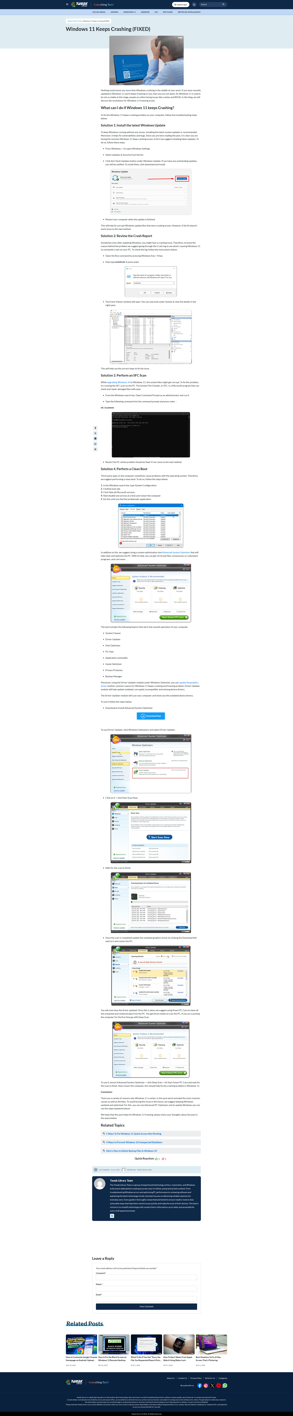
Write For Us (210, 1378)
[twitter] (95, 433)
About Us (170, 1378)
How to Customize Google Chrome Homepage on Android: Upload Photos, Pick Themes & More (81, 1360)
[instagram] (206, 1385)
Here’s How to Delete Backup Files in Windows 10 (131, 1150)
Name (99, 1284)
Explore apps (182, 4)
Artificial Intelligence (189, 12)
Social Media (98, 12)
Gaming (114, 12)
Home (70, 21)
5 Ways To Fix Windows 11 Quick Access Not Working (133, 1133)
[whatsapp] (225, 1385)
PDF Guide (168, 12)
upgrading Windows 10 (118, 382)
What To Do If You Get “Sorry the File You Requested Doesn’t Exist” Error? (146, 1360)
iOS (156, 12)
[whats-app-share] (95, 444)
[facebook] (95, 428)
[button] (194, 4)
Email (99, 1294)
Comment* (101, 1273)
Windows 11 (129, 12)
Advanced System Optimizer (176, 552)
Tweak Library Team (144, 1170)
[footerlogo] (76, 1382)
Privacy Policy (195, 1378)
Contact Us (182, 1378)
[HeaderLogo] (81, 4)
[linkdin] (95, 438)
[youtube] (218, 1385)
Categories (223, 1378)
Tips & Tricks (77, 21)
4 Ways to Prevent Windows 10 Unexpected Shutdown (134, 1142)
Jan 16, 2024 (115, 1170)
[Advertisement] (146, 1240)
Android (145, 12)
